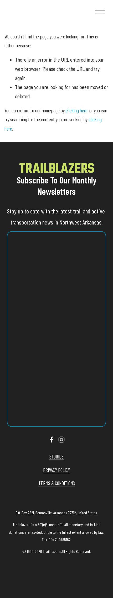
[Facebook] (51, 439)
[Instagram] (61, 439)
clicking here (77, 110)
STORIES (56, 457)
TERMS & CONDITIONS (56, 483)
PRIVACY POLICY (56, 470)
